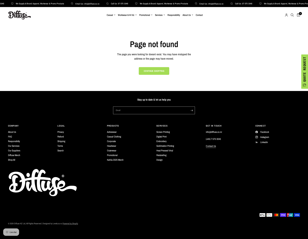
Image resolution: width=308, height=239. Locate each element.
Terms (60, 146)
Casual (110, 15)
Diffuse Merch (14, 155)
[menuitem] (111, 15)
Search (60, 150)
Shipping (61, 141)
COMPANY (13, 126)
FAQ (10, 136)
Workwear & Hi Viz (126, 15)
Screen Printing (163, 132)
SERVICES (162, 126)
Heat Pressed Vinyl (164, 150)
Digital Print (161, 136)
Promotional (144, 15)
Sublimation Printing (165, 146)
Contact (199, 15)
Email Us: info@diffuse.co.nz (86, 3)
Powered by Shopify (70, 223)
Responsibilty (14, 141)
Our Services (13, 146)
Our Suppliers (14, 150)
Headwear (111, 146)
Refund (60, 136)
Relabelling (161, 155)
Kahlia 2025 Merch (115, 159)
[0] (297, 15)
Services (159, 15)
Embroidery (161, 141)
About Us (187, 15)
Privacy (60, 132)
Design (159, 159)
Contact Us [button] (211, 146)
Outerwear (111, 150)
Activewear (112, 132)
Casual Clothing (114, 136)
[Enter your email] (191, 110)
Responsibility (173, 15)
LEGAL (61, 126)
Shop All (11, 159)
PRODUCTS (113, 126)
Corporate (111, 141)
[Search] (292, 15)
